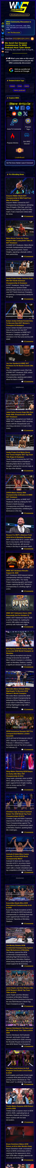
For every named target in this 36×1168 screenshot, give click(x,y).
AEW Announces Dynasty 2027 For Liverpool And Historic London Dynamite (19, 734)
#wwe (12, 86)
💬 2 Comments (27, 790)
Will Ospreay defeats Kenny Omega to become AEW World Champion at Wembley (19, 651)
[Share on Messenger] (28, 108)
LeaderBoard (19, 157)
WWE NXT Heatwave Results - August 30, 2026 (17, 572)
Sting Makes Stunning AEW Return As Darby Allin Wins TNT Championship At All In (19, 774)
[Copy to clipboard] (11, 108)
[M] (19, 38)
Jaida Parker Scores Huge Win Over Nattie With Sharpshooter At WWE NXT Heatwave (19, 414)
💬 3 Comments (27, 1084)
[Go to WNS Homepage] (19, 8)
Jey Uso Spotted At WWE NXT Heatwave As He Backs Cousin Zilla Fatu (19, 366)
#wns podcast (19, 90)
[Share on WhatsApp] (19, 114)
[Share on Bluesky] (17, 108)
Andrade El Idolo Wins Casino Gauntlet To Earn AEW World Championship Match (17, 856)
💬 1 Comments (27, 832)
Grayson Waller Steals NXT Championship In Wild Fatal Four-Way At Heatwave (19, 198)
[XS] (14, 38)
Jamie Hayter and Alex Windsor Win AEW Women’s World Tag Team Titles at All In (19, 990)
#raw (20, 86)
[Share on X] (25, 114)
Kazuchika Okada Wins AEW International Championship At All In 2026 (19, 905)
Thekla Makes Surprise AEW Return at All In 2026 (19, 1107)
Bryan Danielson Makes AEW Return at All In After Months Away (19, 1145)
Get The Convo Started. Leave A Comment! (19, 163)
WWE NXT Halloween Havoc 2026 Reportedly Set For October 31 (19, 614)
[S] (17, 38)
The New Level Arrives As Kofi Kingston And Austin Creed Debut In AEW (19, 1070)
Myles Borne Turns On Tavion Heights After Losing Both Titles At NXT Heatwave (19, 240)
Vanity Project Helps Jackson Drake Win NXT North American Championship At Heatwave (19, 281)
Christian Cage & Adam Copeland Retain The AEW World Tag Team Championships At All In (19, 814)
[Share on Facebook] (22, 108)
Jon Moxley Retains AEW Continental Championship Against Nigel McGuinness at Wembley (19, 948)
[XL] (23, 38)
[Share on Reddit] (14, 114)
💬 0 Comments (27, 216)
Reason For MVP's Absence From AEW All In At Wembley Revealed (19, 536)
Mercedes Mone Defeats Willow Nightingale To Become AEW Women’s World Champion (18, 691)
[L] (21, 38)
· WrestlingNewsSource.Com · (19, 15)
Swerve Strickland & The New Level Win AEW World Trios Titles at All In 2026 (19, 1030)
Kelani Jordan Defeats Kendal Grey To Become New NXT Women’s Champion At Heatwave (19, 323)
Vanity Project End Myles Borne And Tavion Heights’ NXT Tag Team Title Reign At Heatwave (19, 455)
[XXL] (28, 38)
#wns (27, 86)
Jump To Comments (14, 129)
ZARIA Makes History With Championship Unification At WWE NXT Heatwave (19, 495)
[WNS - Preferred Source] (20, 70)
